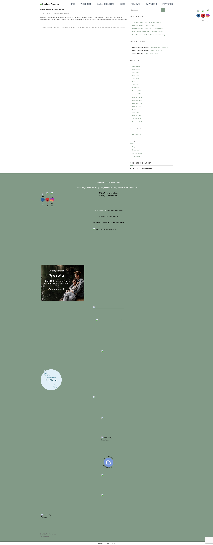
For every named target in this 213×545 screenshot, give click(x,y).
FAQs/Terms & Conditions (108, 193)
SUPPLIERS (151, 4)
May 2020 (135, 109)
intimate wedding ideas (49, 27)
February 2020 (136, 115)
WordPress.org (136, 156)
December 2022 (137, 97)
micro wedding (77, 27)
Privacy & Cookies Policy (108, 196)
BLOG (122, 4)
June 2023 (135, 78)
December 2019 (137, 122)
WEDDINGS (86, 4)
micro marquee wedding (64, 27)
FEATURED (167, 4)
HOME (72, 4)
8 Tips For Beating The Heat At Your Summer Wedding (148, 35)
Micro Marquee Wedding (52, 10)
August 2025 (136, 69)
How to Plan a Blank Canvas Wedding (143, 25)
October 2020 (136, 106)
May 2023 (135, 81)
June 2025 (135, 72)
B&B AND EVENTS (105, 4)
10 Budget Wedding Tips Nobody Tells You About (147, 22)
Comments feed (137, 153)
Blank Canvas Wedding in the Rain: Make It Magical (148, 32)
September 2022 (137, 100)
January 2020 (136, 119)
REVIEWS (135, 4)
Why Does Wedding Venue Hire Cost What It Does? (147, 28)
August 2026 (136, 66)
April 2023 (135, 84)
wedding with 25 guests (118, 27)
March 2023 (136, 88)
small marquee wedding (89, 27)
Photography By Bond (114, 210)
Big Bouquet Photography (108, 216)
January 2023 (136, 94)
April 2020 (135, 112)
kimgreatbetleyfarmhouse (61, 14)
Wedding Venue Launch (157, 50)
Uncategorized (136, 134)
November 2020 (137, 103)
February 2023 (136, 91)
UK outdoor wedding (104, 27)
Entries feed (136, 150)
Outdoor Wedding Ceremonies (159, 47)
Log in (134, 147)
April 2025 (135, 75)
